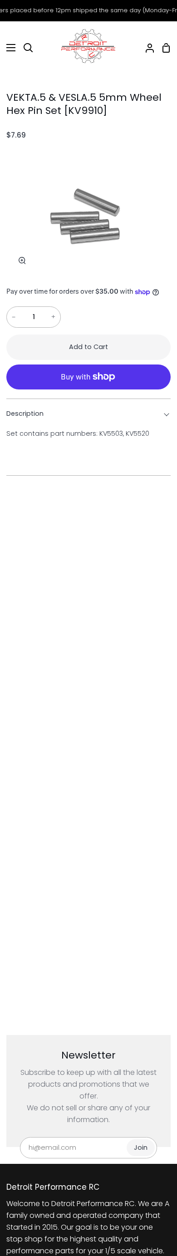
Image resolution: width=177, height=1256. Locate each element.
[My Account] (146, 47)
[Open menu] (8, 48)
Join (141, 1147)
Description (25, 413)
